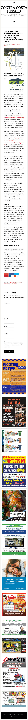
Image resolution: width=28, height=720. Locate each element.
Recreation (6, 283)
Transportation (13, 283)
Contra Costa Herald (14, 9)
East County (15, 282)
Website (6, 333)
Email (5, 326)
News (20, 282)
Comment (7, 303)
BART (11, 282)
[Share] (10, 276)
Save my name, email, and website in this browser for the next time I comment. (13, 345)
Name (6, 319)
